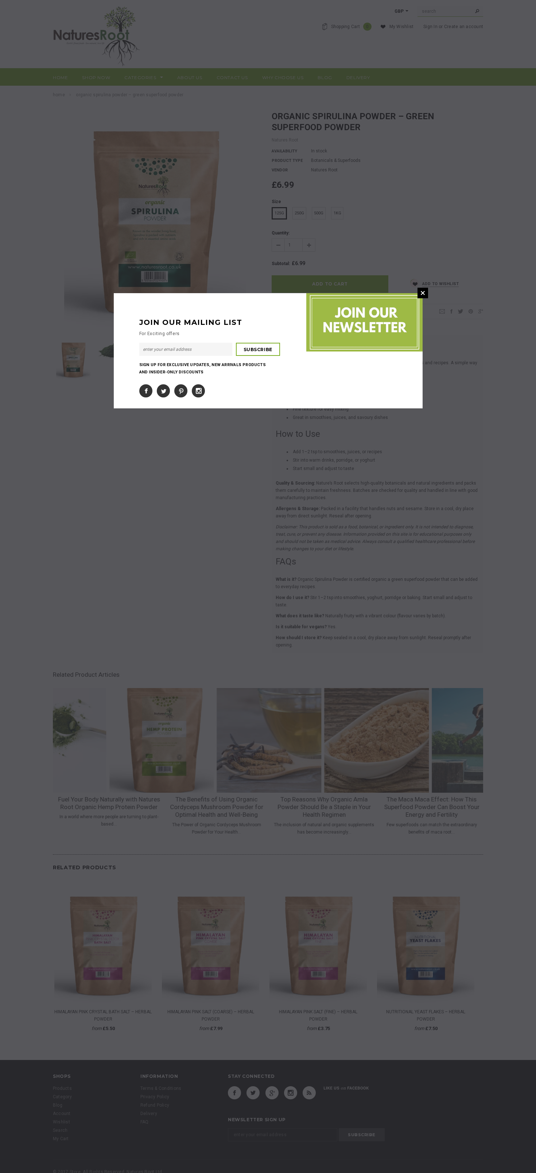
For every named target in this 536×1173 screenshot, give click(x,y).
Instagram (198, 390)
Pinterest (180, 390)
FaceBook (145, 390)
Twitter (163, 390)
